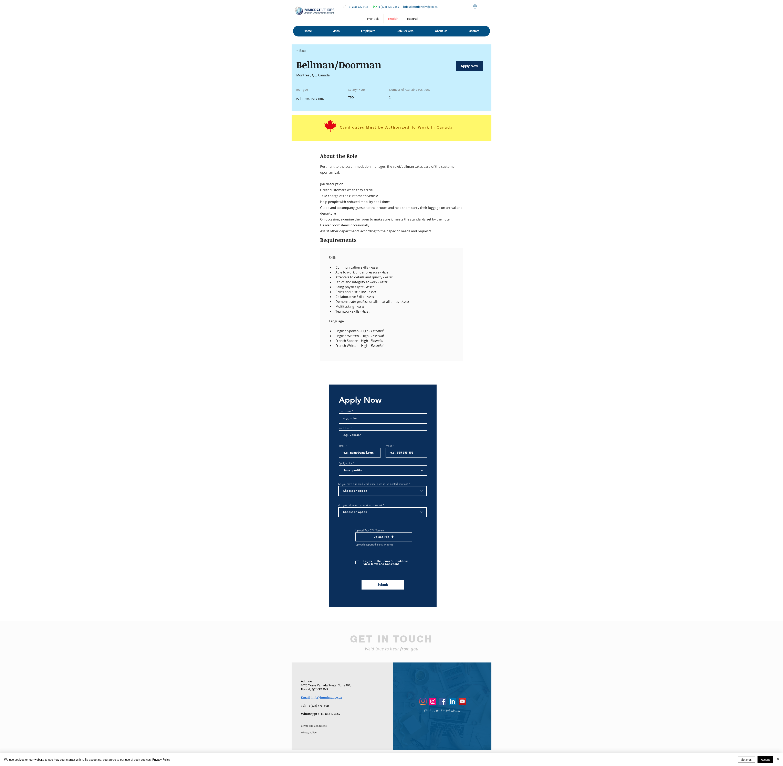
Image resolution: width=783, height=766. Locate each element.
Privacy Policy (161, 759)
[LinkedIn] (452, 701)
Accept (765, 759)
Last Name (344, 428)
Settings (746, 759)
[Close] (778, 759)
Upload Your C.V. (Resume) (369, 530)
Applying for (345, 463)
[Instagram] (423, 701)
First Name (345, 411)
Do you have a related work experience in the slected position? (373, 484)
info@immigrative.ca (326, 697)
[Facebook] (442, 701)
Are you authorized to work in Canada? (360, 505)
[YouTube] (462, 701)
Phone (389, 445)
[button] (336, 31)
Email (342, 445)
